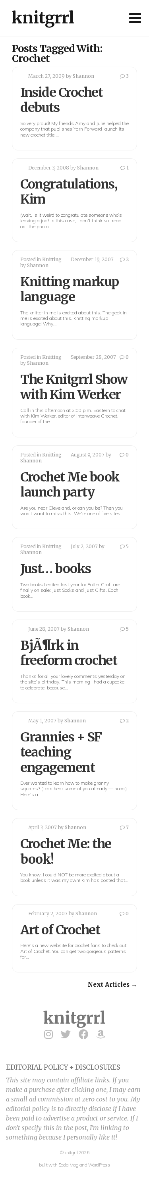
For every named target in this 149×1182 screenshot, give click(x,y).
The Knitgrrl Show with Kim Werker (74, 387)
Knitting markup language (69, 289)
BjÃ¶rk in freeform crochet (68, 652)
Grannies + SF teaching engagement (61, 752)
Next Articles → (112, 984)
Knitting (52, 259)
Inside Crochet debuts (61, 100)
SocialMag (68, 1165)
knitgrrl (43, 18)
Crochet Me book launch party (70, 484)
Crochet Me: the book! (65, 851)
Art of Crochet (60, 930)
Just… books (55, 569)
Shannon (83, 76)
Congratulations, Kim (68, 191)
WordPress (99, 1165)
